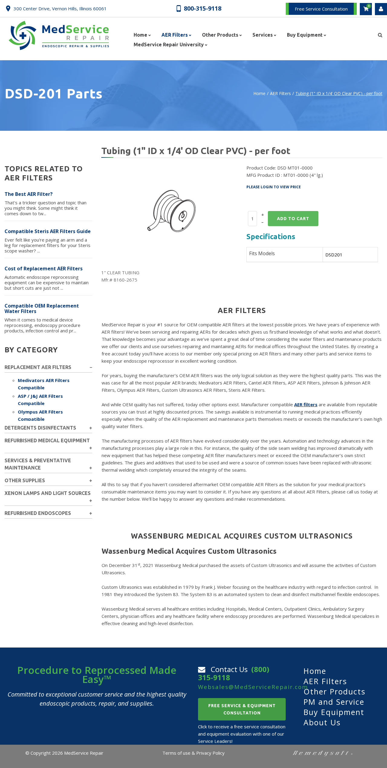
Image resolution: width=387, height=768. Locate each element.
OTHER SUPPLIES (25, 480)
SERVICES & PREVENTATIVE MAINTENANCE (38, 464)
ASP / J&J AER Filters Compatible (40, 399)
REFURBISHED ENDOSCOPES (38, 513)
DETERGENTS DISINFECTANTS (40, 427)
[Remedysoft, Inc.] (322, 753)
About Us (322, 722)
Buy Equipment (334, 712)
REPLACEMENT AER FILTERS (38, 367)
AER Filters (280, 93)
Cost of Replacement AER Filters (44, 268)
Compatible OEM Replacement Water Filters (42, 308)
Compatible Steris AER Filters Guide (48, 231)
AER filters (305, 404)
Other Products (335, 691)
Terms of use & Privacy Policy (193, 753)
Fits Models (262, 253)
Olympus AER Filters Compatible (40, 415)
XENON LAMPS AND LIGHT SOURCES (48, 493)
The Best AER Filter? (29, 194)
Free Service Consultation (321, 9)
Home (259, 93)
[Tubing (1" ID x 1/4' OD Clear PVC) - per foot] (171, 210)
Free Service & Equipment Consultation (242, 709)
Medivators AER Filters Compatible (44, 384)
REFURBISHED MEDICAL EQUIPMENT (47, 440)
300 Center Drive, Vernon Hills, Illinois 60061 (60, 8)
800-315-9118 (202, 8)
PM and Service (334, 702)
